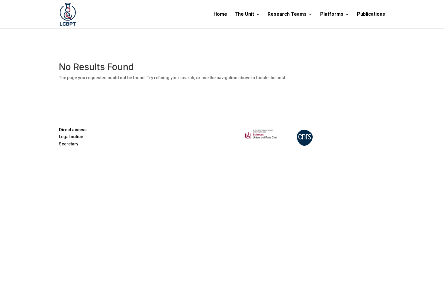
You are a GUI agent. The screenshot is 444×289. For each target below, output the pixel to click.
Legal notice (71, 136)
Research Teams (287, 14)
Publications (371, 14)
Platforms (331, 14)
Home (220, 14)
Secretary (68, 143)
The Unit (244, 14)
